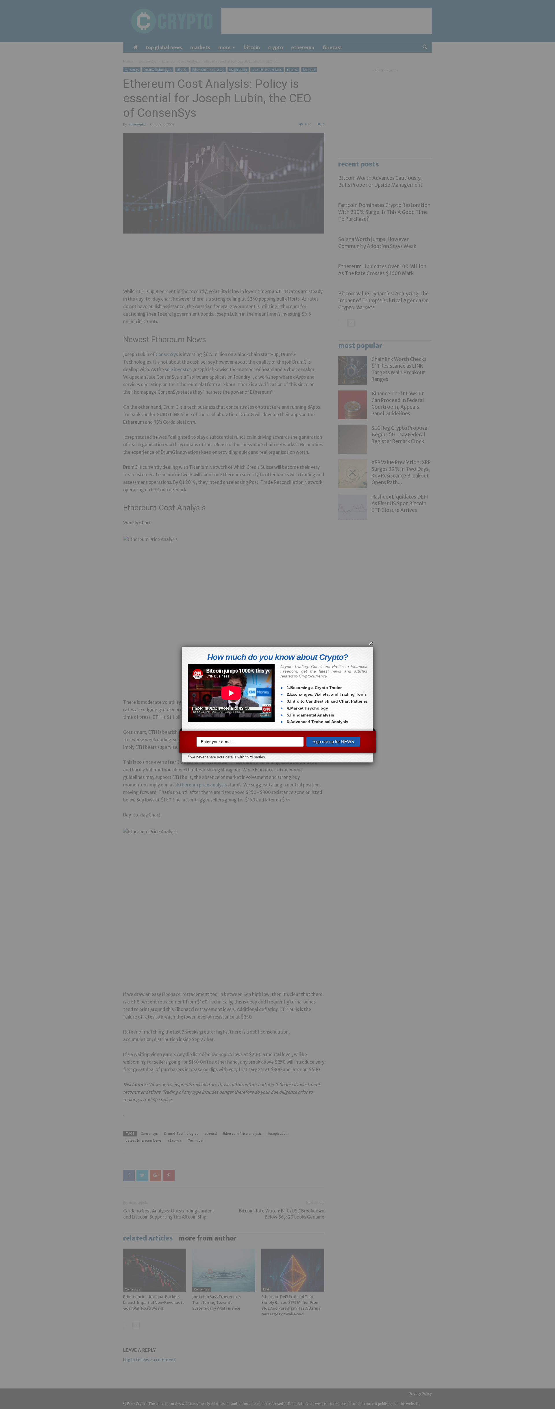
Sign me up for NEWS (333, 741)
